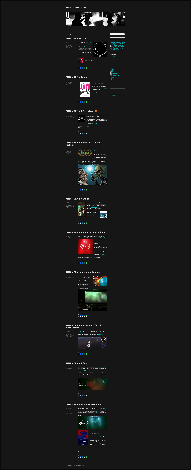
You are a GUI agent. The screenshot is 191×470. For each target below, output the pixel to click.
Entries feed (113, 93)
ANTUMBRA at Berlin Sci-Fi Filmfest (84, 404)
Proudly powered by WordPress (81, 465)
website (92, 215)
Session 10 (97, 411)
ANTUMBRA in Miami (77, 363)
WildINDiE (80, 285)
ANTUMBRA (88, 42)
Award (70, 277)
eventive (103, 374)
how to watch (93, 257)
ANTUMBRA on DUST (77, 38)
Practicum (112, 77)
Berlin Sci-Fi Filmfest (101, 408)
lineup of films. (94, 123)
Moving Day (113, 71)
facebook (89, 164)
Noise (112, 74)
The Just (112, 80)
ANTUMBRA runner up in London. (83, 272)
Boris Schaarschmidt (69, 369)
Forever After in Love (114, 65)
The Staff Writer (113, 82)
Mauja (112, 70)
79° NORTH (113, 56)
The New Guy (113, 81)
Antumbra (67, 45)
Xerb (84, 411)
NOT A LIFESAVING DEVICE (115, 75)
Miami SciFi (102, 367)
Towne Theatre (94, 206)
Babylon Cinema (96, 414)
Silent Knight (113, 78)
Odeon (94, 335)
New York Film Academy (96, 436)
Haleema (112, 69)
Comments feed (113, 94)
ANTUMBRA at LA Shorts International (85, 232)
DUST (88, 44)
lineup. (85, 369)
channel (79, 52)
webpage (105, 87)
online (84, 46)
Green (112, 68)
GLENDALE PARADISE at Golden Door (117, 45)
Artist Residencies (114, 59)
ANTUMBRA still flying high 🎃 (81, 111)
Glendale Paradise (114, 66)
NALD (112, 72)
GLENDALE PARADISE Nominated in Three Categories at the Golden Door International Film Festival (118, 43)
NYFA (112, 76)
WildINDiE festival (69, 280)
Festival (70, 82)
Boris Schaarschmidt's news (76, 7)
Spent (112, 79)
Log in (112, 92)
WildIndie (81, 331)
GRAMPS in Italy (113, 41)
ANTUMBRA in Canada (77, 199)
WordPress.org (113, 95)
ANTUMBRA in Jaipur (77, 77)
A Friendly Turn (113, 57)
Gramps (112, 67)
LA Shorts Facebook (98, 255)
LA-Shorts (67, 241)
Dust (71, 46)
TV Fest (67, 207)
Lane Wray (70, 47)
